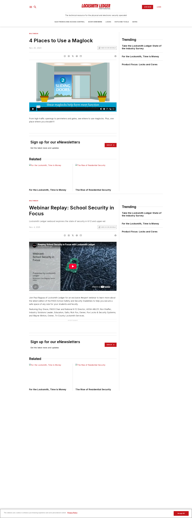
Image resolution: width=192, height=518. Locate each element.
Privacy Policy (72, 513)
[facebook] (65, 56)
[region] (96, 513)
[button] (30, 7)
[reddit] (77, 56)
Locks (108, 22)
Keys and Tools (122, 22)
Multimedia (33, 33)
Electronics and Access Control (70, 22)
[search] (35, 7)
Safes (134, 22)
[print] (115, 56)
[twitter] (73, 56)
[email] (81, 56)
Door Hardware (95, 22)
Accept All (181, 513)
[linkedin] (69, 56)
